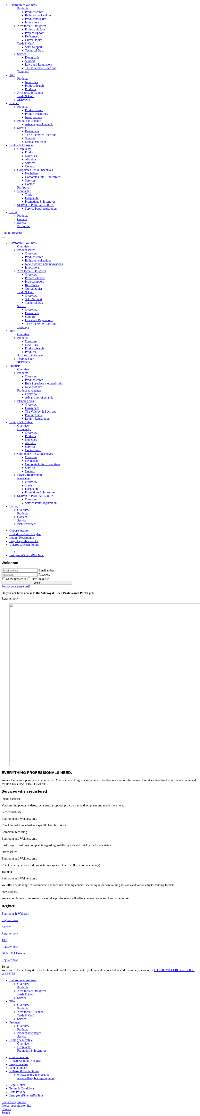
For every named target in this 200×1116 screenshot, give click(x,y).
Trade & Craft (25, 43)
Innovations (32, 22)
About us (30, 159)
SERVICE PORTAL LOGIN (35, 205)
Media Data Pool (35, 141)
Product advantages (29, 120)
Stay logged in (40, 578)
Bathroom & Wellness (23, 4)
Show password (16, 578)
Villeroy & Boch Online (24, 544)
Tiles (12, 75)
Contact (30, 166)
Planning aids (25, 401)
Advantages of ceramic (39, 124)
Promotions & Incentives (40, 201)
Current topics (33, 40)
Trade (28, 194)
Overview (23, 246)
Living (13, 212)
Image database (18, 1064)
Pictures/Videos (26, 524)
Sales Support (33, 47)
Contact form (33, 450)
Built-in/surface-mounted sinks (44, 383)
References (32, 36)
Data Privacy (17, 1092)
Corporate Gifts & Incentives (35, 170)
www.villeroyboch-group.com (35, 1078)
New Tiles (31, 82)
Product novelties (35, 18)
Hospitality (24, 148)
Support (30, 61)
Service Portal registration (41, 208)
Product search (34, 11)
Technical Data (34, 50)
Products (22, 8)
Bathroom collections (38, 15)
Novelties (31, 156)
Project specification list (23, 541)
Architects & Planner (30, 92)
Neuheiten (31, 173)
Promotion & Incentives (31, 1050)
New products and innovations (44, 264)
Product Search (34, 85)
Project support (34, 33)
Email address (47, 570)
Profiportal (23, 187)
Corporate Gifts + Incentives (42, 177)
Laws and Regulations (39, 64)
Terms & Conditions (21, 1088)
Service (21, 54)
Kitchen (14, 103)
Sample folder (18, 1067)
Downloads (32, 57)
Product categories (36, 113)
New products (33, 117)
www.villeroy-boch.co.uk (33, 1074)
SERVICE (23, 99)
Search (6, 1112)
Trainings (23, 71)
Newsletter (23, 191)
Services (30, 163)
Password (44, 574)
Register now (10, 598)
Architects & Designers (31, 26)
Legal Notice (17, 1085)
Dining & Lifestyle (21, 145)
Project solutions (35, 29)
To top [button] (6, 966)
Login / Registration (37, 418)
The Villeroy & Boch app (40, 68)
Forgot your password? (16, 586)
